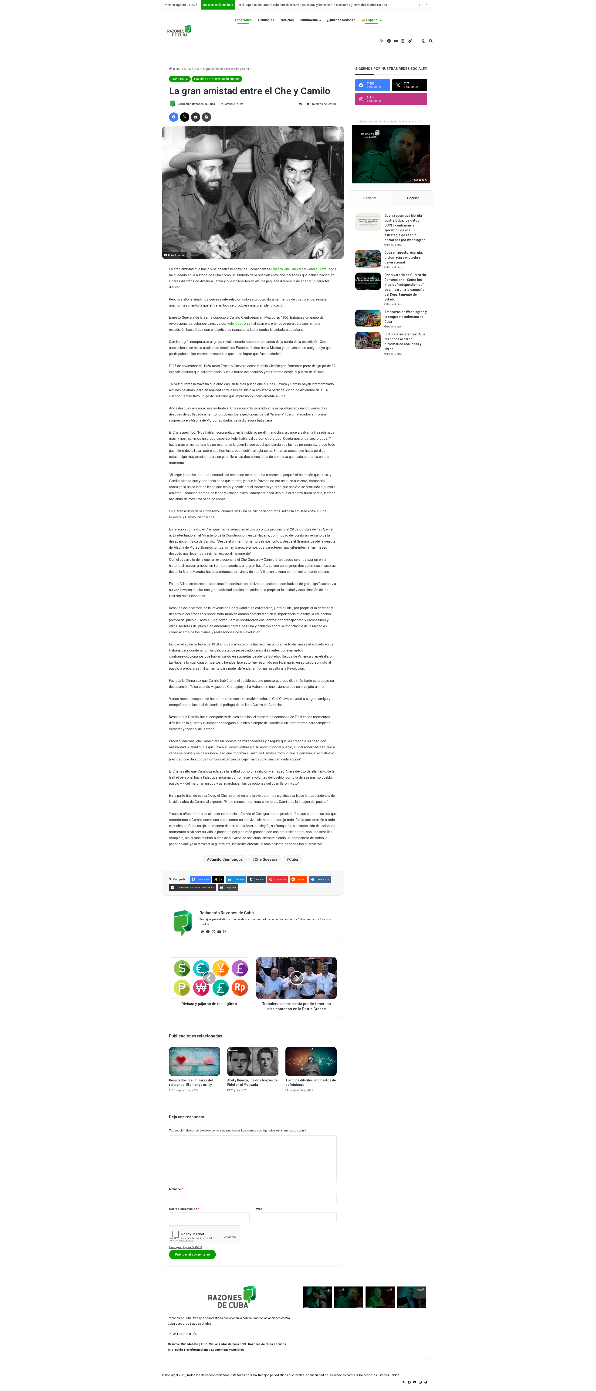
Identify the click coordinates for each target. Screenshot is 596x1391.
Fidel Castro (236, 323)
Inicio (176, 69)
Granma (173, 1344)
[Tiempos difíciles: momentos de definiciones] (311, 1061)
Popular (413, 198)
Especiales (243, 20)
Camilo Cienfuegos (321, 269)
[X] (213, 932)
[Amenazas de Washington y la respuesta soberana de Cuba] (368, 318)
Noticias (287, 20)
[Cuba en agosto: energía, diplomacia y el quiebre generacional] (368, 259)
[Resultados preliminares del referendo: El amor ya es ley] (194, 1061)
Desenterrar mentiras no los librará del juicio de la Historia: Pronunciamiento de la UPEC (296, 5)
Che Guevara (266, 859)
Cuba (293, 859)
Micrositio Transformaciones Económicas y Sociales (206, 1349)
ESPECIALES (190, 69)
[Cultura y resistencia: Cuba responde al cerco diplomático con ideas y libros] (368, 340)
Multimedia (309, 20)
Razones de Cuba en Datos (267, 1344)
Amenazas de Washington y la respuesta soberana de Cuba (405, 317)
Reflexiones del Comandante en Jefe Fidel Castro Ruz (391, 121)
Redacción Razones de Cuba (196, 104)
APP (203, 1344)
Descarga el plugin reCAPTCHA (185, 1247)
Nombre (176, 1189)
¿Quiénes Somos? (341, 20)
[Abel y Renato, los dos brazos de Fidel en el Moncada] (252, 1061)
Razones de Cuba (180, 1318)
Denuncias (266, 20)
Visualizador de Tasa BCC (227, 1344)
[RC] (179, 31)
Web (259, 1209)
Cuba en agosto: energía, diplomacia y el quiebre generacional (403, 257)
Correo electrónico (184, 1209)
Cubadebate (189, 1344)
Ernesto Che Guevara (287, 269)
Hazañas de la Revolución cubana (217, 79)
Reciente (370, 198)
